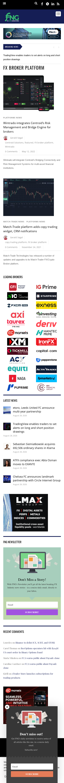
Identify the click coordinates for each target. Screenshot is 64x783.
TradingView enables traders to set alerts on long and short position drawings (34, 427)
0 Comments (11, 151)
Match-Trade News (13, 221)
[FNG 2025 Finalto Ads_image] (32, 38)
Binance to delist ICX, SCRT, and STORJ (35, 642)
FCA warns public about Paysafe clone (41, 658)
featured (29, 142)
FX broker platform (44, 142)
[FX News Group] (11, 21)
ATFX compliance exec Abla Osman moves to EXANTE (35, 462)
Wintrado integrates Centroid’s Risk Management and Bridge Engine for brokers (27, 127)
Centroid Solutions (14, 142)
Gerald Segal (16, 137)
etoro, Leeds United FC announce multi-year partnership (33, 409)
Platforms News (12, 117)
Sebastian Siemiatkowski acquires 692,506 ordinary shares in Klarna (34, 446)
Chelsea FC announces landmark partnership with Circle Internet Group (37, 478)
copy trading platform (16, 242)
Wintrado (9, 146)
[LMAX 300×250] (25, 529)
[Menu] (4, 4)
